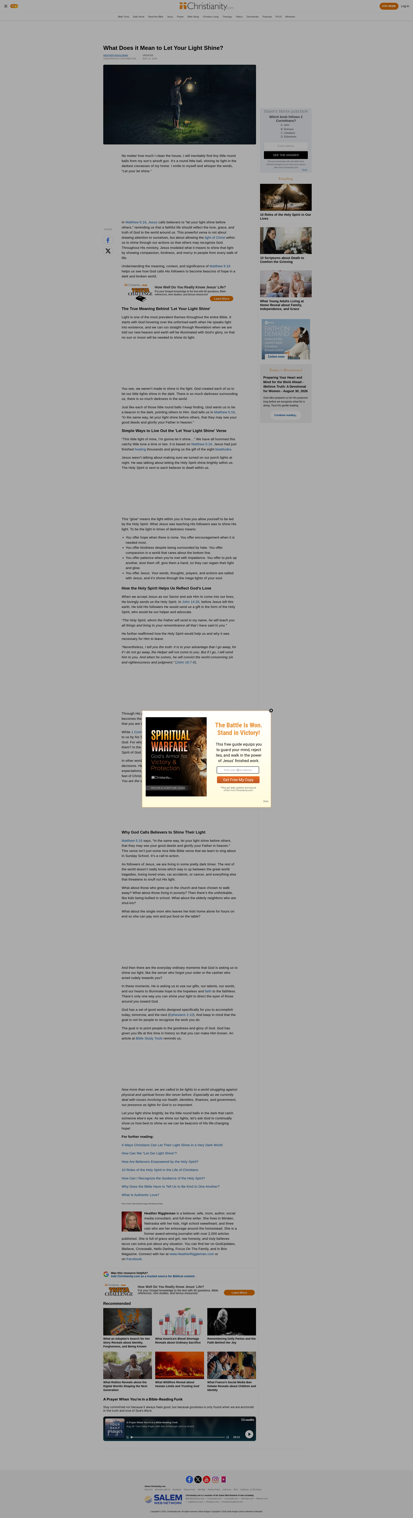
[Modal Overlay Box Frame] (206, 759)
